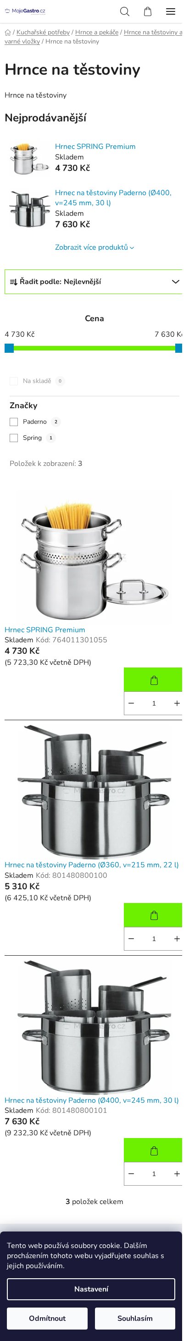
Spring (37, 437)
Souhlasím (135, 1319)
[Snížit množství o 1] (131, 703)
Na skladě (42, 381)
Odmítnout (47, 1319)
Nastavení (91, 1289)
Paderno (40, 421)
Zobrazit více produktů (91, 247)
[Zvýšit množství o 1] (177, 703)
